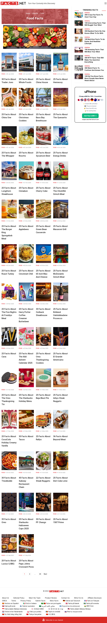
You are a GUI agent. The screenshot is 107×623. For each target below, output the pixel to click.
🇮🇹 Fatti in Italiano (30, 603)
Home (28, 13)
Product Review (51, 598)
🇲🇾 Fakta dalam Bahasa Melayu (79, 609)
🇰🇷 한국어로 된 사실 (55, 609)
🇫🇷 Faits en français (92, 601)
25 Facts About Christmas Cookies (26, 117)
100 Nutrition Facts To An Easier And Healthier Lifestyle (95, 41)
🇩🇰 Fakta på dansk (72, 603)
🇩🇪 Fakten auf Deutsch (71, 601)
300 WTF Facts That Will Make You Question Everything (94, 60)
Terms (13, 601)
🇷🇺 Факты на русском (73, 612)
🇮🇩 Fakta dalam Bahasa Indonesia (14, 609)
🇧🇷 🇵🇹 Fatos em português (51, 603)
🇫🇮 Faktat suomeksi (27, 606)
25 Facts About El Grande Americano (60, 356)
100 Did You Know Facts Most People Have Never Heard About (94, 78)
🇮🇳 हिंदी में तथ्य (88, 606)
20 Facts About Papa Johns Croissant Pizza (26, 563)
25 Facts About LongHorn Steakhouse (9, 191)
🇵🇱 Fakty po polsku (34, 612)
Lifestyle (35, 13)
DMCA (4, 601)
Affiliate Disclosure (95, 598)
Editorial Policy (18, 598)
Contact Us (65, 598)
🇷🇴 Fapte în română (53, 612)
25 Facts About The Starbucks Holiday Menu (26, 398)
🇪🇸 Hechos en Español (10, 603)
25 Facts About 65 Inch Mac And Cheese (43, 273)
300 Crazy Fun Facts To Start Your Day (94, 16)
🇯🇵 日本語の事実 (37, 609)
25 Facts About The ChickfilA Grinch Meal (60, 191)
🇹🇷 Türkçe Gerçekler (33, 614)
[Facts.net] (13, 3)
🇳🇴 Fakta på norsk (8, 606)
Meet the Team (34, 598)
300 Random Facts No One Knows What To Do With (95, 32)
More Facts (54, 601)
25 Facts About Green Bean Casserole (43, 229)
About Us (5, 598)
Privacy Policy (25, 601)
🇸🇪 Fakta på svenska (91, 603)
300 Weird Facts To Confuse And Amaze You (94, 69)
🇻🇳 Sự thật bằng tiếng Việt (12, 614)
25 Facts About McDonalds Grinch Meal (60, 273)
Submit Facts (40, 601)
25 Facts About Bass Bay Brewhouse (43, 117)
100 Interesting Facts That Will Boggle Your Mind (95, 24)
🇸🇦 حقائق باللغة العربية (47, 606)
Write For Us (78, 598)
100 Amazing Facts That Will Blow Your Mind (94, 51)
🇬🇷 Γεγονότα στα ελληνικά (69, 606)
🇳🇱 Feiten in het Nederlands (12, 612)
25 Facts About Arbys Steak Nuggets (60, 398)
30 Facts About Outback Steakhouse (43, 312)
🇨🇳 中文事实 (50, 614)
